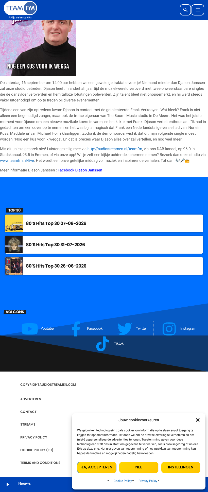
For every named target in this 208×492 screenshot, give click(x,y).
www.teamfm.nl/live (17, 160)
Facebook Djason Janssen (80, 170)
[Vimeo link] (20, 10)
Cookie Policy (123, 481)
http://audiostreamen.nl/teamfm (115, 149)
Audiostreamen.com (57, 384)
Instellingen (180, 467)
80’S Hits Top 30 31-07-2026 (55, 245)
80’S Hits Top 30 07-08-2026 (56, 223)
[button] (197, 420)
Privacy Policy (147, 481)
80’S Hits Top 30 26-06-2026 (56, 266)
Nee (138, 467)
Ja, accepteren (96, 467)
